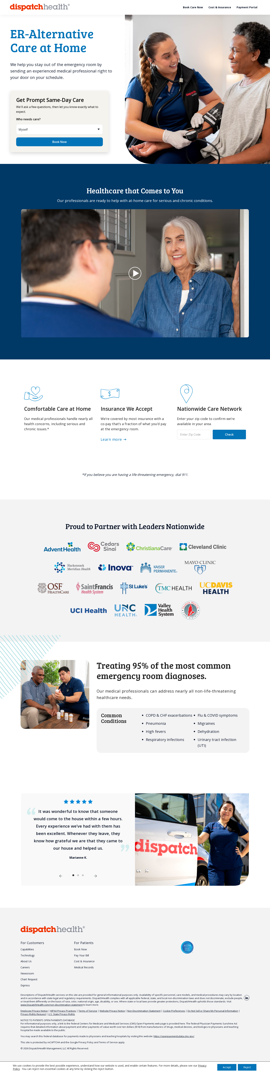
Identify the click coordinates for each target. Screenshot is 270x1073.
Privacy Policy (85, 1042)
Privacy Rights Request (33, 1014)
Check (229, 434)
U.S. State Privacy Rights (61, 1014)
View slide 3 (83, 875)
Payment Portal (247, 7)
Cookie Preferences (174, 1010)
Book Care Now (193, 7)
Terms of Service (87, 1010)
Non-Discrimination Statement (144, 1010)
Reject (247, 1067)
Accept (227, 1067)
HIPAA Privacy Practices (63, 1010)
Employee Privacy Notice (34, 1010)
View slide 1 (73, 875)
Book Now (59, 142)
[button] (135, 273)
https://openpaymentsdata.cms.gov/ (174, 1036)
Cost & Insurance (219, 7)
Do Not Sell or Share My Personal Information (213, 1010)
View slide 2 (78, 875)
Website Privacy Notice (112, 1010)
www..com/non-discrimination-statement (52, 1004)
